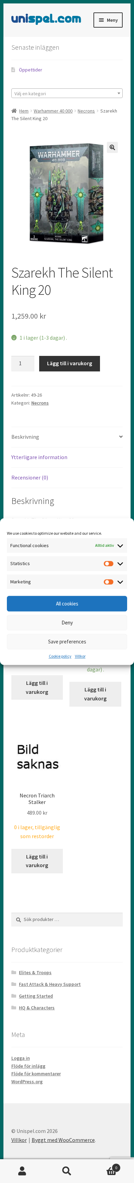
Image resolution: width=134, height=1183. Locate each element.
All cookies (67, 603)
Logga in (20, 1058)
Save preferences (67, 641)
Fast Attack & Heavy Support (50, 984)
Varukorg (103, 1165)
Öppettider (30, 70)
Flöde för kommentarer (36, 1073)
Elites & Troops (35, 972)
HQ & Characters (37, 1008)
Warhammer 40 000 (53, 111)
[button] (112, 147)
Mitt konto (22, 1171)
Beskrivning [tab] (25, 436)
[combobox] (67, 93)
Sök (67, 1171)
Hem (24, 111)
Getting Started (36, 996)
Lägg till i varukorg (69, 363)
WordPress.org (27, 1081)
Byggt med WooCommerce (63, 1139)
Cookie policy (60, 656)
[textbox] (67, 93)
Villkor (80, 656)
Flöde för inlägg (28, 1066)
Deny (67, 622)
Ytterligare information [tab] (39, 457)
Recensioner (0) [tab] (29, 477)
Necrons (86, 111)
